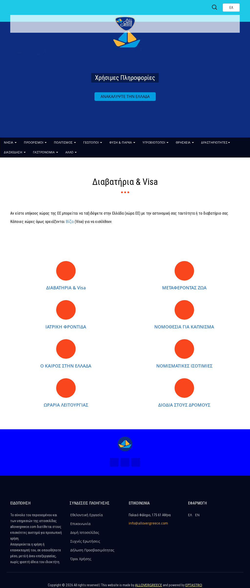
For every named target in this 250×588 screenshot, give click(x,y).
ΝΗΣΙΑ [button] (9, 142)
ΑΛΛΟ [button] (69, 152)
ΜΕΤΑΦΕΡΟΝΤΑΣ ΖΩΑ (184, 288)
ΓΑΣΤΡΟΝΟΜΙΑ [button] (44, 152)
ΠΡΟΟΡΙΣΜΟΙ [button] (34, 142)
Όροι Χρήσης (80, 558)
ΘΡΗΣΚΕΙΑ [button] (184, 142)
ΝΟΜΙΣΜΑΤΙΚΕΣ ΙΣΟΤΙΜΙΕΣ (184, 366)
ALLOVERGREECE (148, 585)
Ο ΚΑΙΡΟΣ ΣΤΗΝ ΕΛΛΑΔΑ (65, 366)
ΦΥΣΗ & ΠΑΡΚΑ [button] (121, 142)
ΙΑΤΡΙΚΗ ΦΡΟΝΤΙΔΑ (65, 327)
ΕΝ (197, 515)
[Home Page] (125, 444)
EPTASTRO (193, 585)
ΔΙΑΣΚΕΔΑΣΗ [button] (13, 152)
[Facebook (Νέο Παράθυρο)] (114, 462)
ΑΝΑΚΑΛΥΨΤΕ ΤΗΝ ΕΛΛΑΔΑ (125, 96)
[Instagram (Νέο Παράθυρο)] (125, 462)
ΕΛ (190, 515)
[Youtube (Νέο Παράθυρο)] (135, 462)
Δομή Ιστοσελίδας (84, 532)
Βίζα (70, 221)
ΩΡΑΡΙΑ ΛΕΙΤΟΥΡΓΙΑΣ (66, 405)
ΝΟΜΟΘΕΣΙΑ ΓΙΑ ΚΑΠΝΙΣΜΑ (184, 327)
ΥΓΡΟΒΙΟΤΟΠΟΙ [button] (154, 142)
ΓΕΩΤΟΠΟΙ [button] (91, 142)
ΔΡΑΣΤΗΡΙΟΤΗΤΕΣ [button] (214, 142)
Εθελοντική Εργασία (86, 515)
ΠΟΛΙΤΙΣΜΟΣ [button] (64, 142)
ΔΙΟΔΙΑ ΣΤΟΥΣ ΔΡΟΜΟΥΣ (184, 405)
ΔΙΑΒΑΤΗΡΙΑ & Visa (66, 288)
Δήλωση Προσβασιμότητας (92, 550)
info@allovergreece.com (148, 523)
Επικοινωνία (80, 523)
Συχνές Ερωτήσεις (85, 541)
